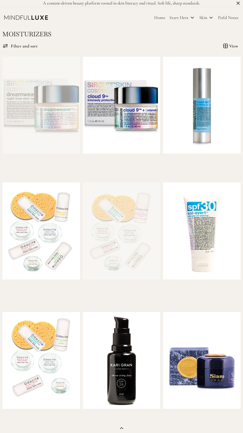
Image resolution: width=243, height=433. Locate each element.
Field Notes (226, 17)
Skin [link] (201, 17)
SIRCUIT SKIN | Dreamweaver (28, 162)
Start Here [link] (176, 17)
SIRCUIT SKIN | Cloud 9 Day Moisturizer (117, 162)
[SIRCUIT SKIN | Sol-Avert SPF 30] (200, 229)
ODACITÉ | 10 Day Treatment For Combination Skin (108, 289)
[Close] (238, 3)
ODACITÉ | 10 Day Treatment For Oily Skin (40, 415)
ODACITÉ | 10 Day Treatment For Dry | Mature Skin (28, 289)
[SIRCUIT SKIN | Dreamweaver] (40, 105)
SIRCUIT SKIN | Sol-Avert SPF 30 (191, 287)
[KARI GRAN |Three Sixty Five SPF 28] (120, 358)
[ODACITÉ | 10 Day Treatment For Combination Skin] (120, 229)
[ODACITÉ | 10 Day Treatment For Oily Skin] (40, 358)
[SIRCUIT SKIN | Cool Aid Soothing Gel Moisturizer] (200, 105)
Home (159, 17)
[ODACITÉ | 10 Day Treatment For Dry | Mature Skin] (40, 229)
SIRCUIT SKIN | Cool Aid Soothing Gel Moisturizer (184, 164)
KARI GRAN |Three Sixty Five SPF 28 (114, 415)
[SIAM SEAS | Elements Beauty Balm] (200, 358)
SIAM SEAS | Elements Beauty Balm (192, 415)
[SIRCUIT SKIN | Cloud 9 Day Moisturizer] (120, 105)
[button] (20, 46)
